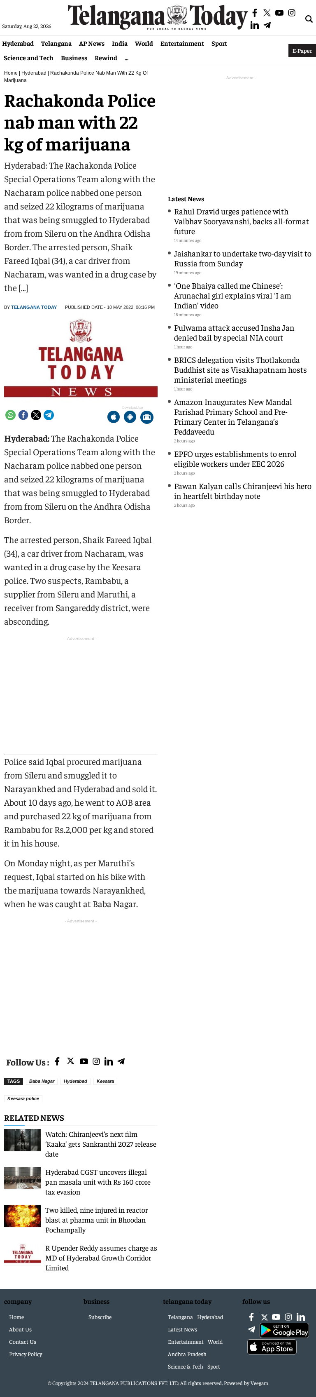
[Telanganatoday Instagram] (96, 1062)
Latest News (186, 198)
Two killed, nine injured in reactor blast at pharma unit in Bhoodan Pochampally (96, 1219)
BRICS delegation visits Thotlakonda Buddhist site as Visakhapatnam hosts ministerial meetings (240, 369)
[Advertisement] (81, 983)
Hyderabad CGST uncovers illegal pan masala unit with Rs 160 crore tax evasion (98, 1181)
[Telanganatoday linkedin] (109, 1062)
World (144, 43)
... (126, 57)
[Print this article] (146, 418)
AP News (92, 43)
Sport (219, 43)
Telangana (56, 43)
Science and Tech (28, 57)
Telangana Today (34, 307)
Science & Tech (185, 1366)
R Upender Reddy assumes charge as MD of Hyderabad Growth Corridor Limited (101, 1257)
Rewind (106, 57)
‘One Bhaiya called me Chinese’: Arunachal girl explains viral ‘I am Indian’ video (232, 295)
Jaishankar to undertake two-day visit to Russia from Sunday (242, 258)
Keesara (105, 1081)
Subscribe (100, 1316)
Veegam (259, 1382)
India (120, 43)
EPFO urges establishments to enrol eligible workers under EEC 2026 (235, 458)
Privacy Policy (25, 1353)
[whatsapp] (10, 415)
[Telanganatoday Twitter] (70, 1062)
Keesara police (23, 1098)
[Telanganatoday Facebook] (57, 1062)
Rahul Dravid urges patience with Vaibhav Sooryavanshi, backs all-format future (241, 221)
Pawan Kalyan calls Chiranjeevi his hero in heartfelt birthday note (242, 490)
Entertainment (182, 43)
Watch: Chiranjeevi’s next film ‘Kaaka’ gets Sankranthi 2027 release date (100, 1143)
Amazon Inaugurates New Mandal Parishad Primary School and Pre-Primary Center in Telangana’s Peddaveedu (233, 416)
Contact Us (22, 1341)
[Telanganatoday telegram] (121, 1062)
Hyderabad (18, 43)
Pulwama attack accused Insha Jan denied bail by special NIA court (234, 332)
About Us (20, 1329)
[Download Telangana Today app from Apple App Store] (113, 418)
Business (74, 57)
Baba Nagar (41, 1081)
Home (11, 73)
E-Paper (302, 50)
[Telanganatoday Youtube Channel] (84, 1062)
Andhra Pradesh (187, 1353)
